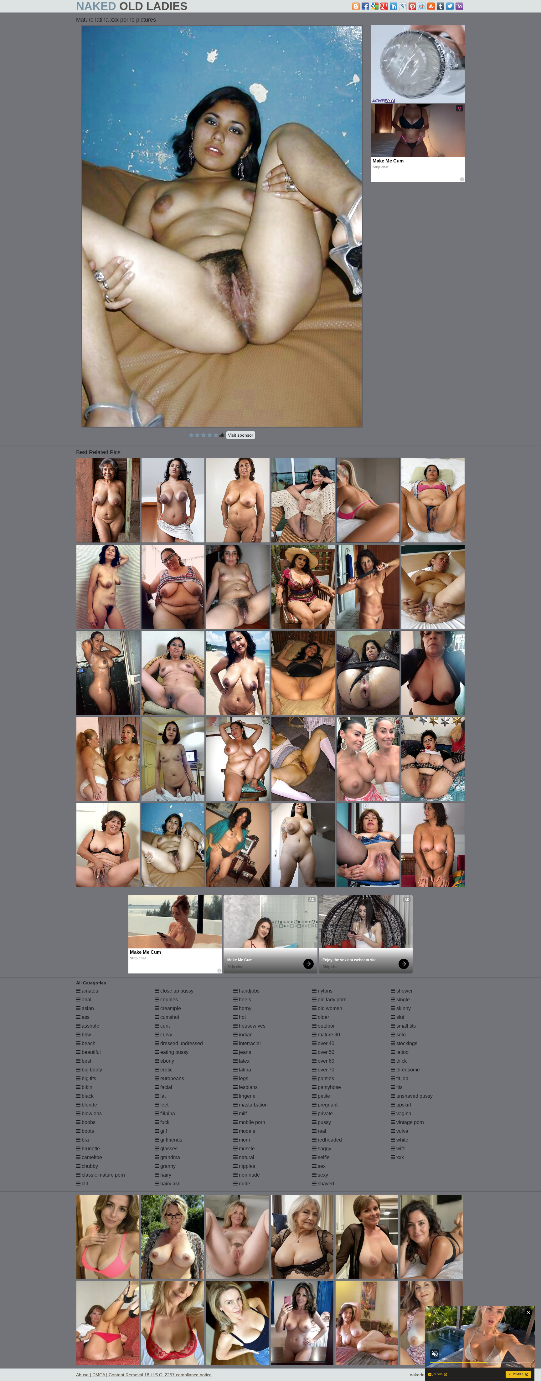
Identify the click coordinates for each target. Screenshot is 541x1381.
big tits (88, 1078)
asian (87, 1008)
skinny (403, 1008)
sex (321, 1166)
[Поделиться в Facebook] (365, 6)
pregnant (327, 1104)
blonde (88, 1104)
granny (167, 1166)
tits (399, 1087)
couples (168, 999)
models (246, 1131)
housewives (251, 1026)
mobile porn (251, 1122)
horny (244, 1008)
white (401, 1139)
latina (244, 1069)
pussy (324, 1122)
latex (244, 1061)
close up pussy (176, 990)
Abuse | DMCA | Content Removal (109, 1374)
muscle (246, 1148)
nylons (324, 990)
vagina (403, 1113)
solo (400, 1034)
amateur (90, 990)
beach (87, 1043)
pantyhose (329, 1087)
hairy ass (169, 1183)
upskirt (403, 1104)
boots (87, 1131)
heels (244, 999)
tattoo (402, 1052)
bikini (87, 1087)
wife (400, 1148)
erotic (166, 1069)
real (321, 1131)
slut (399, 1017)
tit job (401, 1078)
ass (85, 1017)
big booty (91, 1069)
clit (84, 1183)
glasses (168, 1148)
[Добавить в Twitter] (450, 6)
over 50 (325, 1052)
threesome (407, 1069)
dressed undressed (181, 1043)
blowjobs (91, 1113)
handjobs (249, 990)
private (325, 1113)
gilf (163, 1131)
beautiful (90, 1052)
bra (84, 1139)
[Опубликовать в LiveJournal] (403, 6)
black (87, 1096)
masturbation (253, 1104)
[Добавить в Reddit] (421, 6)
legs (243, 1078)
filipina (167, 1113)
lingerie (246, 1096)
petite (323, 1096)
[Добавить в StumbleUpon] (431, 6)
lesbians (248, 1087)
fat (162, 1096)
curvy (165, 1034)
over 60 (325, 1061)
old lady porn (332, 999)
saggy (324, 1148)
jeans (244, 1052)
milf (242, 1113)
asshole (89, 1026)
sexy (322, 1175)
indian (245, 1034)
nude (244, 1183)
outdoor (326, 1026)
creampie (170, 1008)
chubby (89, 1166)
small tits (405, 1026)
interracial (249, 1043)
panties (325, 1078)
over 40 (325, 1043)
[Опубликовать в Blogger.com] (356, 6)
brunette (90, 1148)
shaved (325, 1183)
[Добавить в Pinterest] (412, 6)
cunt (164, 1026)
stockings (406, 1043)
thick (401, 1061)
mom (244, 1139)
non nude (249, 1175)
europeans (171, 1078)
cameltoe (91, 1157)
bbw (85, 1034)
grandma (169, 1157)
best (85, 1061)
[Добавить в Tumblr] (440, 6)
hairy (165, 1175)
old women (329, 1008)
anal (85, 999)
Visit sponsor (240, 435)
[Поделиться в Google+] (384, 6)
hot (242, 1017)
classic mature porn (102, 1175)
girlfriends (170, 1139)
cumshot (169, 1017)
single (402, 999)
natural (246, 1157)
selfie (323, 1157)
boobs (87, 1122)
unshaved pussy (414, 1096)
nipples (246, 1166)
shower (404, 990)
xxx (399, 1157)
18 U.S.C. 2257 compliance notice (178, 1374)
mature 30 (328, 1034)
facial (165, 1087)
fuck (164, 1122)
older (323, 1017)
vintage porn (409, 1122)
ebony (166, 1061)
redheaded (329, 1139)
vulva (401, 1131)
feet (163, 1104)
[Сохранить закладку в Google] (375, 6)
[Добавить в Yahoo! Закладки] (459, 6)
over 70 (325, 1069)
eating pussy (173, 1052)
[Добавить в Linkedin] (393, 6)
